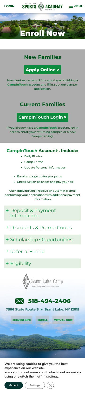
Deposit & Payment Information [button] (33, 213)
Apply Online (41, 69)
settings (52, 376)
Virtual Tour (63, 320)
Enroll (42, 320)
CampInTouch (17, 84)
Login (9, 6)
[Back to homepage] (42, 6)
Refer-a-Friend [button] (27, 251)
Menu (78, 6)
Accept (13, 385)
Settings (35, 385)
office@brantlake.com (19, 301)
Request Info (22, 320)
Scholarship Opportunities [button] (41, 239)
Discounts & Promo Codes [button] (41, 227)
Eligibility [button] (20, 263)
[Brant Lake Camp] (42, 281)
